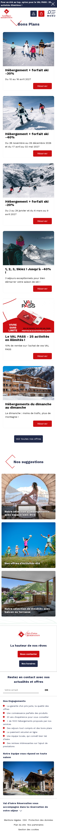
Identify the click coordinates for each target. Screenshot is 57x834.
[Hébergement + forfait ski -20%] (28, 180)
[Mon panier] (41, 14)
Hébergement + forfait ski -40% (26, 135)
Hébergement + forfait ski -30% (26, 71)
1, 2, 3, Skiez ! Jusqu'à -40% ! (28, 270)
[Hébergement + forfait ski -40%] (28, 113)
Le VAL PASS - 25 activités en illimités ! (27, 338)
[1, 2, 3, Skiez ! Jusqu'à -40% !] (28, 248)
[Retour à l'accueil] (6, 13)
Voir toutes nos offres (28, 438)
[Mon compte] (33, 14)
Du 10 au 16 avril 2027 (18, 79)
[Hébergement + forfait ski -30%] (28, 49)
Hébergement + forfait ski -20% (26, 203)
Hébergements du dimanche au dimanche (28, 405)
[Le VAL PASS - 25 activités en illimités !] (28, 316)
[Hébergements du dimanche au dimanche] (28, 383)
